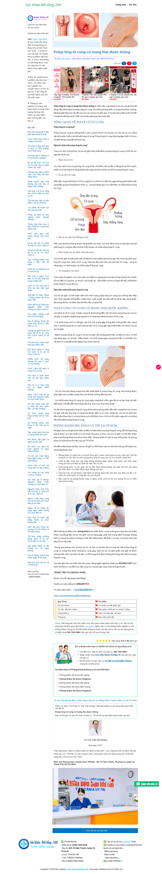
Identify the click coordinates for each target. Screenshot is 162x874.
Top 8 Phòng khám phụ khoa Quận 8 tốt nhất (38, 556)
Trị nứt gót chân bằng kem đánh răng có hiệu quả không (38, 458)
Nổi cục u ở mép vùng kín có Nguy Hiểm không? (38, 387)
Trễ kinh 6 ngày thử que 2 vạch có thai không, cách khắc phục (38, 148)
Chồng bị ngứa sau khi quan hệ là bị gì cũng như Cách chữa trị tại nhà (38, 334)
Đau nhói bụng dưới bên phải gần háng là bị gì (38, 133)
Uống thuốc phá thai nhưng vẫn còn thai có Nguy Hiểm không (38, 183)
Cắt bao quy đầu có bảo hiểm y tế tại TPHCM (38, 201)
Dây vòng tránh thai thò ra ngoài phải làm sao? (38, 433)
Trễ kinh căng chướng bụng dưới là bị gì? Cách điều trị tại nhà (38, 538)
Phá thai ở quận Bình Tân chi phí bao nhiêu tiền (38, 377)
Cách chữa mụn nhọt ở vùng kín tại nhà (38, 140)
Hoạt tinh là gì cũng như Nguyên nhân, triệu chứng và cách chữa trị (38, 306)
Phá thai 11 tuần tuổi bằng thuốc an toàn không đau (38, 519)
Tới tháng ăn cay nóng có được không (38, 473)
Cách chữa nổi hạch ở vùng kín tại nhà (38, 369)
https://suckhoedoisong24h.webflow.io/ (72, 595)
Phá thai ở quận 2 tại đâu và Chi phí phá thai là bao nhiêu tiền (38, 278)
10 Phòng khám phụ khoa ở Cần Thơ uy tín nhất (38, 425)
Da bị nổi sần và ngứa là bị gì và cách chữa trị (38, 244)
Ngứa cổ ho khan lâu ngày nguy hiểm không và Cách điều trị (38, 510)
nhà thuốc (89, 626)
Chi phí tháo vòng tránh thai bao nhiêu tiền (38, 343)
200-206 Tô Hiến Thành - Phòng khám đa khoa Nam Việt (38, 297)
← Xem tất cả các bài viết (95, 830)
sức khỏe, (127, 841)
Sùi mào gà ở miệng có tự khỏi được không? (38, 156)
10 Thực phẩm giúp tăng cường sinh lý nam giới (38, 415)
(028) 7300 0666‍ (40, 39)
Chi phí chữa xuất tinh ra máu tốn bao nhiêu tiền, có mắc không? (38, 406)
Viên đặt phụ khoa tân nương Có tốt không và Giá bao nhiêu (38, 529)
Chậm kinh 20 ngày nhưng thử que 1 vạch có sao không (38, 361)
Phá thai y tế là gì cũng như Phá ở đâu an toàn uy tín (38, 193)
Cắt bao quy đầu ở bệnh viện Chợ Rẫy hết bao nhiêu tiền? (38, 174)
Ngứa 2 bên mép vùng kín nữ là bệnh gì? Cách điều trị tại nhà (38, 500)
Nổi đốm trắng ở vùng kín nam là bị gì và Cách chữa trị (38, 351)
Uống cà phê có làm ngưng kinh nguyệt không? (38, 217)
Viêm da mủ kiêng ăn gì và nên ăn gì (38, 270)
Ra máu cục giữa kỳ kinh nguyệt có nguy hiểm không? (38, 448)
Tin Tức (133, 5)
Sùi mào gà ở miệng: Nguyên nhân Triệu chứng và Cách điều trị (38, 482)
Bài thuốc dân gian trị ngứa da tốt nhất (38, 440)
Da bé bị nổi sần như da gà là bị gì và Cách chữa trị (38, 252)
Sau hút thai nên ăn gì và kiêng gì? (38, 563)
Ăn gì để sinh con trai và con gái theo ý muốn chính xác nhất (38, 165)
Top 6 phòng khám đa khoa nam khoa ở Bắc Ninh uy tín (38, 323)
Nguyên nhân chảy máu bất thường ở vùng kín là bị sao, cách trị (38, 491)
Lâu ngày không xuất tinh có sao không (38, 315)
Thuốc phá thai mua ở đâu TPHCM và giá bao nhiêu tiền (38, 226)
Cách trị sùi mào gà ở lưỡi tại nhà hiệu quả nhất (38, 288)
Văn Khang (66, 59)
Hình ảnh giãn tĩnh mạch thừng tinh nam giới (38, 236)
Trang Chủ (120, 5)
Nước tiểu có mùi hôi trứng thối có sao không (38, 466)
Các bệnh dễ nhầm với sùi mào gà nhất (38, 208)
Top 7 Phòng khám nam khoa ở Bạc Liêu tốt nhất (38, 262)
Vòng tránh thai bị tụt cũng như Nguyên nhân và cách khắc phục (38, 396)
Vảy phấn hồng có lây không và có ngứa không (38, 548)
